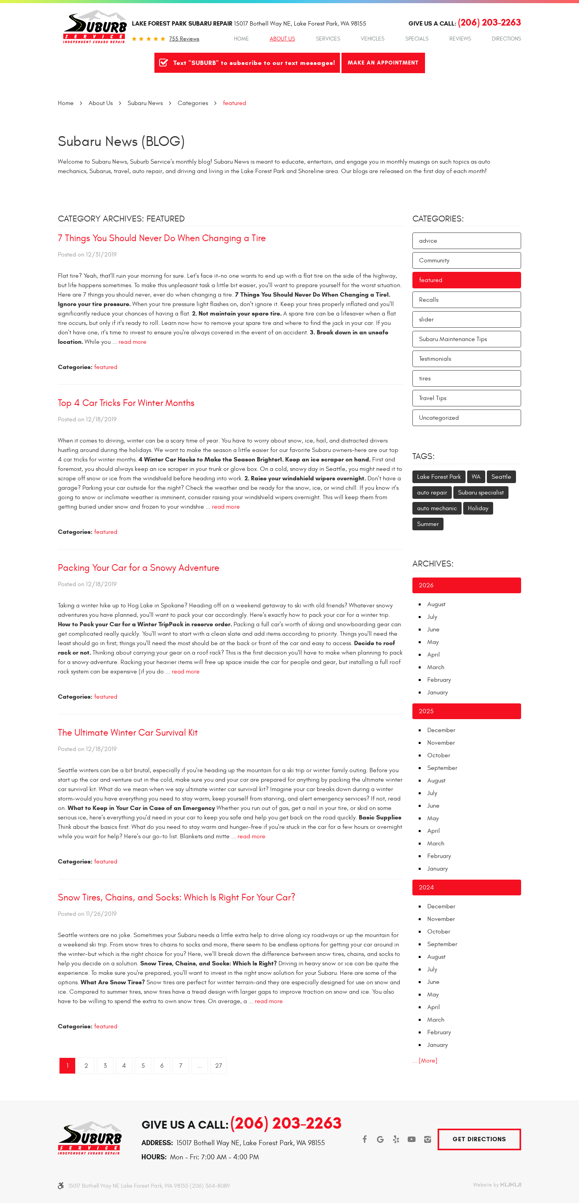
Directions (506, 38)
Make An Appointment (383, 62)
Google (380, 1139)
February (439, 679)
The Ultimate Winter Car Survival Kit (128, 732)
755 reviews (184, 39)
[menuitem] (241, 39)
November (441, 742)
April (433, 654)
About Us (282, 38)
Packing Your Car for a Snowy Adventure (138, 568)
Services (328, 38)
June (433, 629)
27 (218, 1065)
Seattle (501, 476)
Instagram (427, 1139)
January (437, 692)
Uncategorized (439, 417)
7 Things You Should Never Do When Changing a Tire (162, 238)
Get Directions (479, 1139)
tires (425, 378)
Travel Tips (432, 398)
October (438, 755)
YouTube (411, 1139)
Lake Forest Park (439, 476)
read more (133, 341)
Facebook (364, 1139)
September (442, 767)
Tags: (423, 456)
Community (434, 260)
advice (428, 240)
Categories (193, 103)
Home (241, 38)
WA (476, 476)
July (432, 616)
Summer (428, 524)
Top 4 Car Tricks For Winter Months (126, 403)
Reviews (460, 38)
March (435, 667)
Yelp (396, 1139)
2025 (426, 711)
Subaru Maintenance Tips (453, 339)
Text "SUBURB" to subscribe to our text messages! (254, 62)
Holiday (478, 508)
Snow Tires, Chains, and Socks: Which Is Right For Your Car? (176, 897)
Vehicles (372, 38)
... (199, 1065)
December (441, 730)
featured (234, 103)
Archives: (433, 564)
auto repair (432, 492)
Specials (417, 38)
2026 (426, 585)
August (436, 604)
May (433, 642)
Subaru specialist (481, 492)
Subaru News (145, 103)
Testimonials (435, 358)
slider (426, 319)
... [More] (425, 1060)
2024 (426, 887)
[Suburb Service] (95, 26)
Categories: (438, 219)
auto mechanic (437, 508)
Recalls (428, 299)
